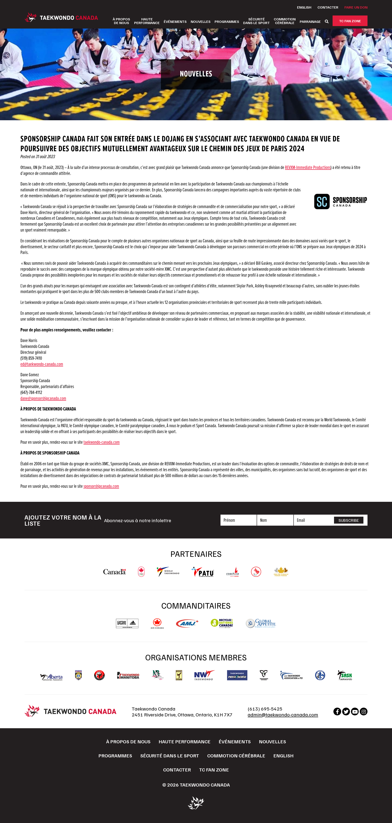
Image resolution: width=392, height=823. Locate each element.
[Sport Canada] (114, 572)
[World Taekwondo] (168, 575)
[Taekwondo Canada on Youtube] (355, 711)
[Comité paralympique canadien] (256, 575)
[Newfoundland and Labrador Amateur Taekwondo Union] (179, 675)
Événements (175, 21)
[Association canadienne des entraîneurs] (232, 575)
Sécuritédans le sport (256, 20)
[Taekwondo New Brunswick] (158, 675)
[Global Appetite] (260, 626)
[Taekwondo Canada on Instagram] (364, 711)
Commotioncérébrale (285, 20)
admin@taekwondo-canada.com (283, 714)
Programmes (227, 21)
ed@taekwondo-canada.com (41, 364)
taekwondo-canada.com (102, 442)
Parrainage (310, 21)
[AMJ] (187, 626)
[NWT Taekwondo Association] (204, 675)
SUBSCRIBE (349, 520)
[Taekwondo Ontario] (264, 675)
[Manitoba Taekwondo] (128, 675)
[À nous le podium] (281, 575)
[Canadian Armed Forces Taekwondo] (99, 675)
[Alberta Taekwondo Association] (51, 678)
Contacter (327, 7)
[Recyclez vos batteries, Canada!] (222, 626)
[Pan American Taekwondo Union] (203, 575)
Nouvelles (200, 21)
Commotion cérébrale (236, 755)
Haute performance (184, 741)
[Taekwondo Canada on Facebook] (337, 711)
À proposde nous (121, 20)
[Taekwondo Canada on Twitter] (346, 711)
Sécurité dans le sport (169, 755)
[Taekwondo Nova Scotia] (237, 675)
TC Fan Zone (350, 21)
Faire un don (356, 7)
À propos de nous (128, 741)
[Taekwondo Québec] (320, 675)
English (304, 7)
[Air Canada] (157, 626)
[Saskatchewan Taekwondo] (344, 675)
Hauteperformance (147, 20)
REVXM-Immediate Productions (308, 167)
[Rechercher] (327, 21)
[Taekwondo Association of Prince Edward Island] (291, 675)
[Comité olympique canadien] (141, 575)
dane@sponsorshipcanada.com (43, 398)
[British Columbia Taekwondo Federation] (78, 675)
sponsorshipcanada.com (101, 486)
